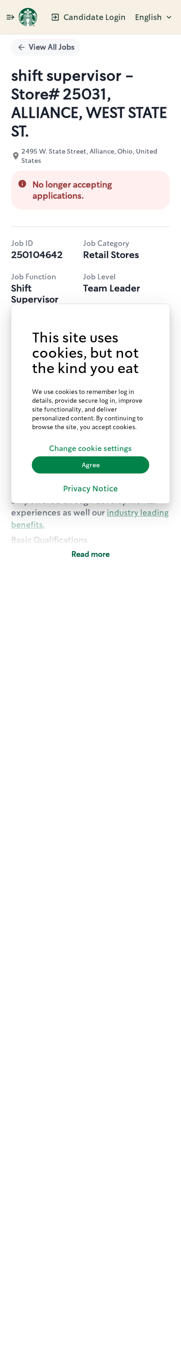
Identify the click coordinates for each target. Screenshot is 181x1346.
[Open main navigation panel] (10, 17)
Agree (91, 465)
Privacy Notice (90, 488)
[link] (28, 17)
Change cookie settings (90, 448)
